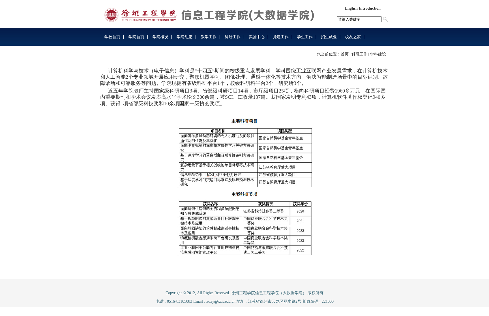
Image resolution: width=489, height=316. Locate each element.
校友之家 (353, 37)
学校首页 (112, 37)
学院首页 (136, 37)
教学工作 (208, 37)
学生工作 (305, 37)
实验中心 (257, 37)
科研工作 (233, 37)
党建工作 (281, 37)
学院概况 (160, 37)
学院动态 (184, 37)
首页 (345, 54)
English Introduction (363, 8)
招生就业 (329, 37)
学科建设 (378, 54)
